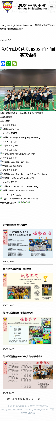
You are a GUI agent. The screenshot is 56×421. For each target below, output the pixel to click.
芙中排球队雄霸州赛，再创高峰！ (18, 268)
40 (24, 399)
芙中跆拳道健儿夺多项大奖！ (16, 225)
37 (14, 399)
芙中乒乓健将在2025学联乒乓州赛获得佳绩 (22, 356)
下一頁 (37, 399)
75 (32, 399)
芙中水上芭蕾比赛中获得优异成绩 (18, 312)
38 (17, 399)
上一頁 (6, 399)
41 (27, 399)
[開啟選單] (51, 7)
